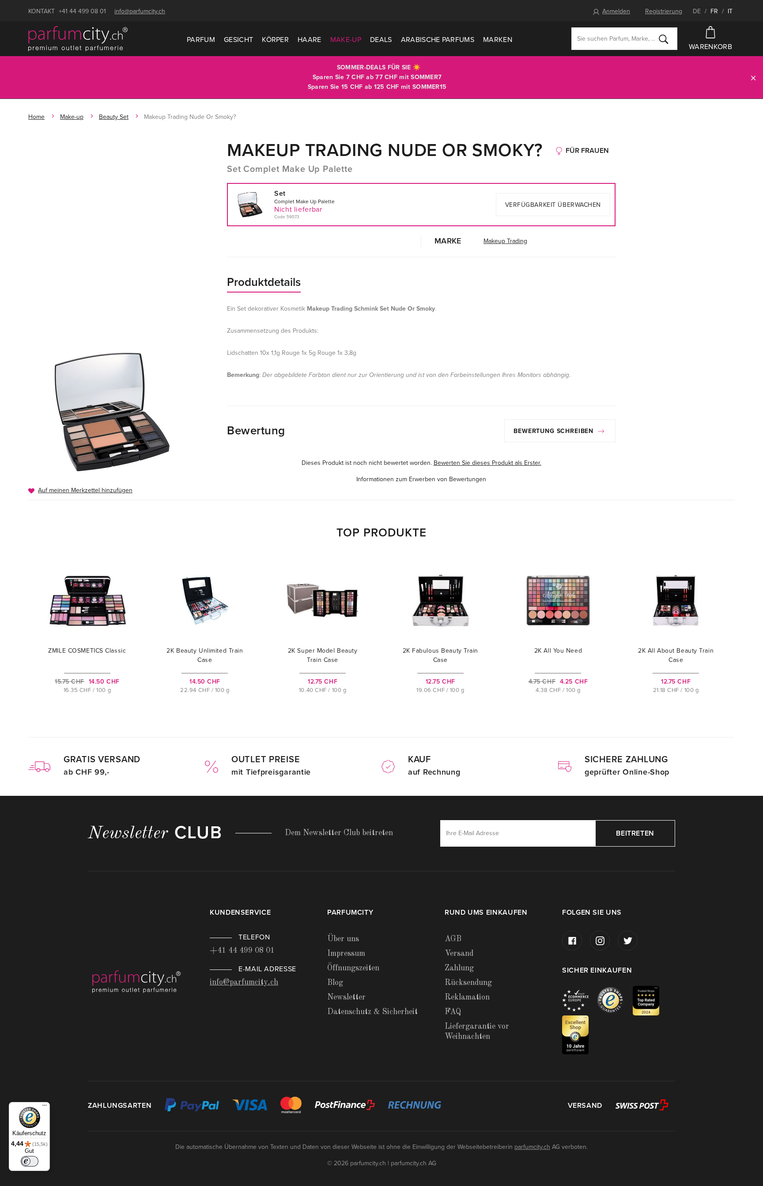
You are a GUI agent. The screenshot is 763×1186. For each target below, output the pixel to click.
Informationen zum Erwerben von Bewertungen (421, 479)
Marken (497, 39)
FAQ (453, 1012)
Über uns (343, 939)
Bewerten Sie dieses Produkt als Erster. (487, 463)
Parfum (201, 39)
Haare (309, 39)
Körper (275, 39)
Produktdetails (264, 282)
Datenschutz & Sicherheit (372, 1012)
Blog (335, 983)
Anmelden (616, 11)
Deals (381, 39)
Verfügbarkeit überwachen (553, 205)
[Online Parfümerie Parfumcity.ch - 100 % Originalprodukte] (78, 39)
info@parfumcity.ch (139, 11)
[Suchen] (663, 38)
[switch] (29, 1161)
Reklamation (467, 997)
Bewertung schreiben (555, 431)
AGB (453, 939)
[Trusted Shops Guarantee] (615, 1000)
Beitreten (635, 833)
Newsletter (346, 997)
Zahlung (459, 968)
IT (730, 11)
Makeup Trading (505, 241)
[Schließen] (753, 77)
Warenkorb (710, 46)
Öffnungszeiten (353, 968)
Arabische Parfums (437, 39)
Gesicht (238, 39)
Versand (459, 954)
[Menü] (44, 1107)
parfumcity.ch (532, 1147)
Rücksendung (468, 983)
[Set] (113, 411)
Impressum (346, 954)
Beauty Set (113, 117)
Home (36, 117)
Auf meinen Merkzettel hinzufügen (85, 490)
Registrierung (663, 11)
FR (714, 11)
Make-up (345, 39)
